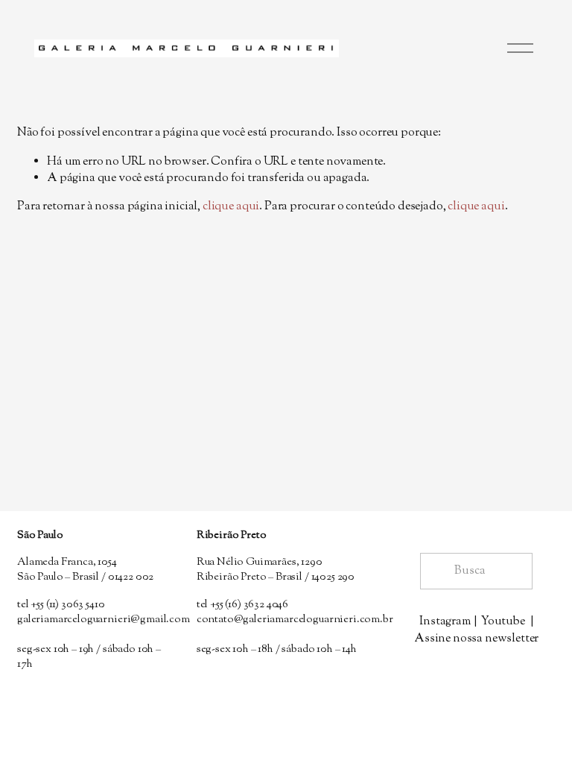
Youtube (503, 622)
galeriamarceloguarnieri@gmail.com (103, 619)
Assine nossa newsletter (476, 639)
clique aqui (231, 206)
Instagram (445, 622)
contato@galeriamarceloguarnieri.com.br (295, 619)
